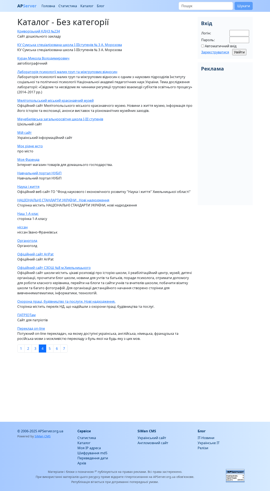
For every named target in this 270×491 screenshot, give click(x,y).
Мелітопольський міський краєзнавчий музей (55, 100)
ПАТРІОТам (26, 315)
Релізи (203, 448)
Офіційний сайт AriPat (35, 254)
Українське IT (209, 443)
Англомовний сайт (153, 443)
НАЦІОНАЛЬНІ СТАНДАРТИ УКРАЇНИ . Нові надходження (63, 200)
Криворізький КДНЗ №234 (38, 31)
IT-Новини (206, 437)
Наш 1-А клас (28, 213)
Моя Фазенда (28, 159)
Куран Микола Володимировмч (43, 58)
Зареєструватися (215, 52)
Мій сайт (24, 132)
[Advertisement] (105, 385)
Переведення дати (92, 458)
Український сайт (152, 437)
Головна (48, 6)
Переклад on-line (31, 328)
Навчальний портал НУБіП (39, 173)
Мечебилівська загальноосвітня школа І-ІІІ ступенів (60, 119)
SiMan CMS (43, 436)
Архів (81, 463)
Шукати (243, 6)
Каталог (86, 6)
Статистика (67, 6)
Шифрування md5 (92, 453)
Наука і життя (28, 186)
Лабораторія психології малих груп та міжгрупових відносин (67, 71)
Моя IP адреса (89, 448)
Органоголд (27, 240)
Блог (100, 6)
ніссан (22, 227)
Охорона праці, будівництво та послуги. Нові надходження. (66, 301)
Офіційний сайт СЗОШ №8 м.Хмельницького (54, 267)
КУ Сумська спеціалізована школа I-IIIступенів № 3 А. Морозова (69, 44)
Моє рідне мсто (30, 146)
